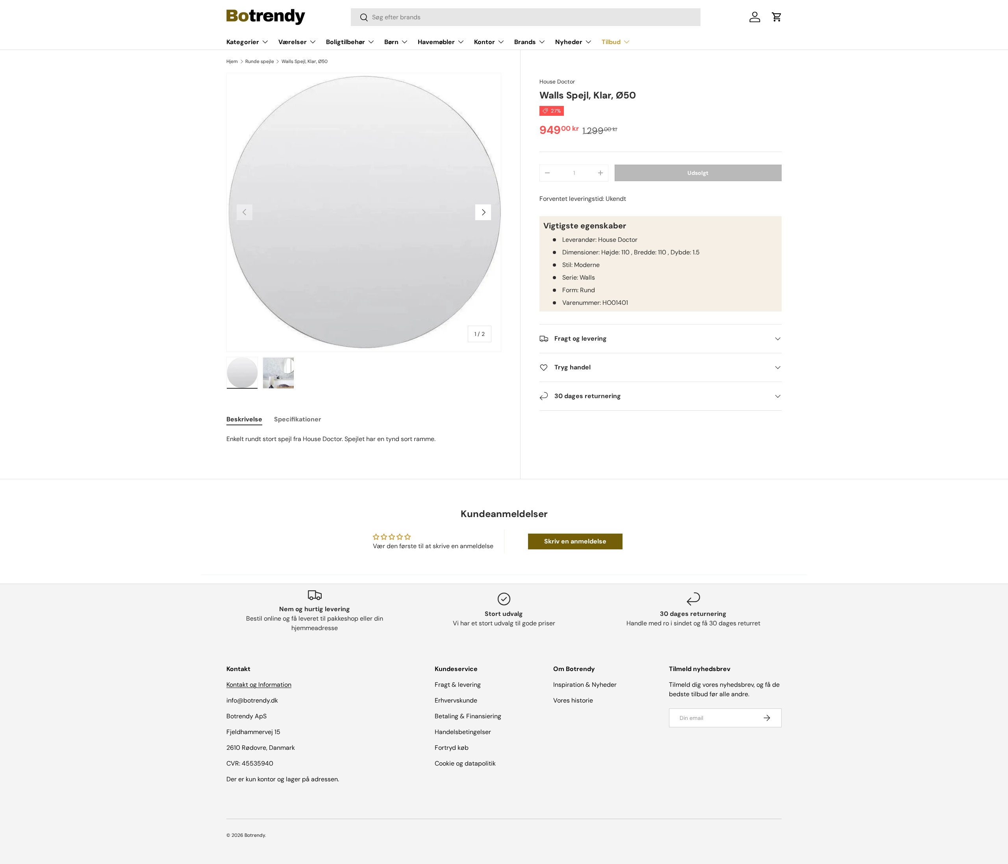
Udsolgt (697, 172)
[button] (777, 17)
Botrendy (255, 835)
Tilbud (611, 42)
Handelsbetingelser (463, 732)
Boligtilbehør (345, 42)
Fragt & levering (458, 684)
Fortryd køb (452, 747)
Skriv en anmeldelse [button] (575, 541)
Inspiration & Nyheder (585, 684)
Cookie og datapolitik (465, 763)
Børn (391, 42)
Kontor (484, 42)
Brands (525, 42)
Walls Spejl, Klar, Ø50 (305, 61)
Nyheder (568, 42)
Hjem (232, 61)
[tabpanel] (363, 439)
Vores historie (573, 700)
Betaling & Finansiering (468, 716)
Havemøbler (436, 42)
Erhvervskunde (456, 700)
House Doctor (557, 81)
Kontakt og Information (258, 684)
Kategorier (242, 42)
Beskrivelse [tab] (244, 419)
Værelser (292, 42)
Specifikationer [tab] (297, 419)
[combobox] (526, 17)
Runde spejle (259, 61)
